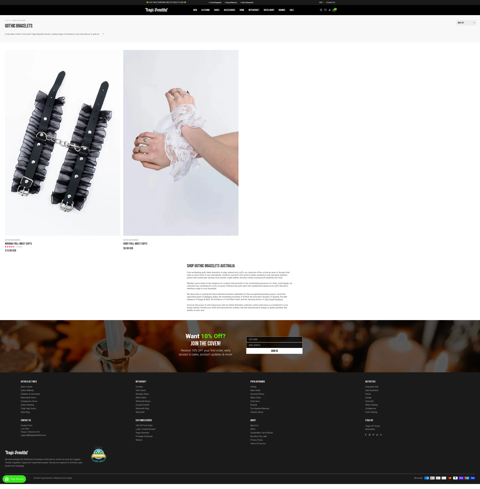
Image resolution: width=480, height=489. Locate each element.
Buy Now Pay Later (258, 436)
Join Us (274, 351)
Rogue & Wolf (204, 299)
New (195, 10)
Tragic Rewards (142, 433)
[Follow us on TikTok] (377, 435)
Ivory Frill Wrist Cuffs (135, 243)
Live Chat (25, 429)
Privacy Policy (256, 440)
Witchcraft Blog (142, 408)
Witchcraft (254, 10)
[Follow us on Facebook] (366, 435)
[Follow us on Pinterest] (373, 435)
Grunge (368, 397)
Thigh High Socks (28, 408)
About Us (254, 425)
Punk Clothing (371, 412)
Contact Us (330, 2)
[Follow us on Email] (381, 435)
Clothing (205, 10)
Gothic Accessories (12, 240)
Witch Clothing (371, 405)
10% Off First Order (144, 425)
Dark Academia (371, 390)
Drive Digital (67, 478)
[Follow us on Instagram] (370, 435)
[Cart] (333, 10)
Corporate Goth (371, 387)
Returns (139, 440)
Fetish (368, 394)
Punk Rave (255, 401)
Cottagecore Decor (29, 401)
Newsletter (370, 429)
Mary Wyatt (255, 390)
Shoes (217, 10)
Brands (282, 10)
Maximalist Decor (28, 397)
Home (242, 10)
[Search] (321, 10)
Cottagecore (370, 408)
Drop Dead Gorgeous (273, 299)
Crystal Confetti (142, 405)
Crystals (139, 387)
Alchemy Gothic (211, 297)
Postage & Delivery (144, 436)
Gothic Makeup (27, 390)
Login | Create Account (145, 429)
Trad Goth (369, 401)
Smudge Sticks (142, 394)
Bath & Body (269, 10)
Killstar (253, 387)
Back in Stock (26, 387)
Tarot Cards (141, 390)
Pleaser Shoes (256, 412)
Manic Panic (255, 397)
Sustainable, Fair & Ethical (261, 433)
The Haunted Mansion (259, 408)
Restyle (275, 297)
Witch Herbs (141, 397)
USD (320, 2)
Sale (292, 10)
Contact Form (26, 425)
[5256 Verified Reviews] (96, 447)
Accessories (229, 10)
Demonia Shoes (257, 394)
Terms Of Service (258, 443)
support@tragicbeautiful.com (33, 435)
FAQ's (252, 429)
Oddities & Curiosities (30, 394)
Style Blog (25, 412)
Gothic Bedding (27, 405)
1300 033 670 (33, 432)
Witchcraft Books (143, 401)
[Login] (329, 10)
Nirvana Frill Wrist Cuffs (18, 243)
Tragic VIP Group (372, 426)
